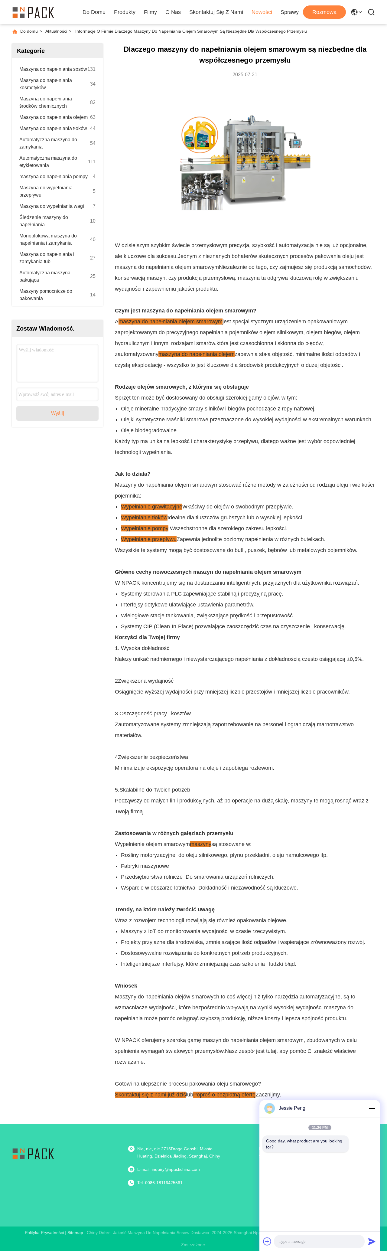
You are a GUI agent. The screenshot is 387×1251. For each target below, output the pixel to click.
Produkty (124, 12)
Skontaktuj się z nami (216, 12)
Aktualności (56, 31)
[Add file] (267, 1241)
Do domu (94, 12)
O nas (173, 12)
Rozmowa (324, 12)
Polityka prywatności (44, 1232)
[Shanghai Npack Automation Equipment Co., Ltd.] (33, 12)
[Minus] (372, 1108)
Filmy (150, 12)
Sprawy (290, 12)
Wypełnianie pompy (144, 528)
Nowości (262, 12)
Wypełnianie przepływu (149, 539)
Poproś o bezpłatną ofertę (224, 1095)
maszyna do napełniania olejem (196, 354)
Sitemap (75, 1232)
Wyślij (57, 413)
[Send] (372, 1241)
